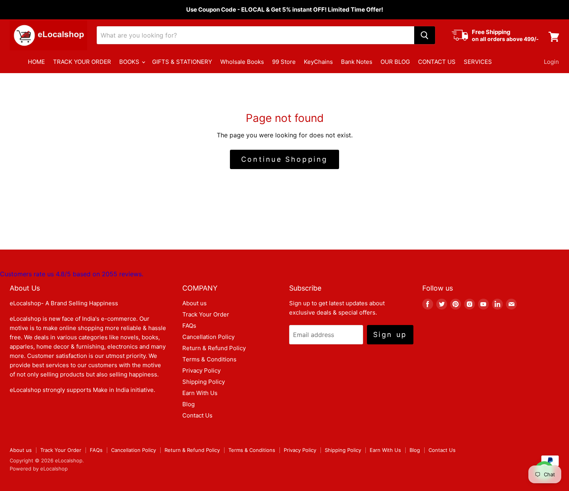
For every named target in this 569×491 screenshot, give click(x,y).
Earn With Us (200, 393)
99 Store (284, 61)
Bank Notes (356, 61)
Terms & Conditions (209, 359)
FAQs (189, 325)
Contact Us (197, 415)
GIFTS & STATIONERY (182, 61)
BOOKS (130, 61)
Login (551, 61)
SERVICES (478, 61)
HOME (36, 61)
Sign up (390, 334)
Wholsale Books (242, 61)
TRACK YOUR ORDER (82, 61)
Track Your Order (205, 314)
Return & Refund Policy (214, 348)
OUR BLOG (395, 61)
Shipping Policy (203, 381)
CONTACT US (437, 61)
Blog (188, 404)
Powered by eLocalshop (39, 468)
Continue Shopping (284, 159)
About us (194, 303)
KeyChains (318, 61)
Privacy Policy (201, 370)
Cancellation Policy (208, 336)
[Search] (424, 35)
